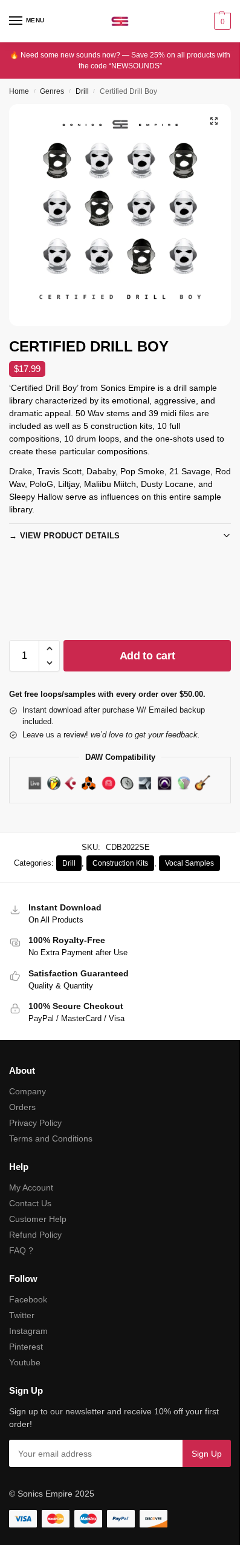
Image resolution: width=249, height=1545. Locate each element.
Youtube (24, 1362)
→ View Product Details (64, 535)
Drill (82, 91)
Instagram (28, 1331)
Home (19, 91)
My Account (31, 1187)
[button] (221, 21)
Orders (22, 1107)
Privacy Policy (35, 1123)
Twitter (21, 1315)
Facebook (28, 1299)
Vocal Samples (189, 863)
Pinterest (26, 1346)
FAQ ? (21, 1250)
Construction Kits (120, 863)
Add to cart (147, 656)
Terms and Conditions (50, 1138)
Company (27, 1091)
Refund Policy (35, 1235)
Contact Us (30, 1203)
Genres (52, 91)
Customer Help (37, 1219)
